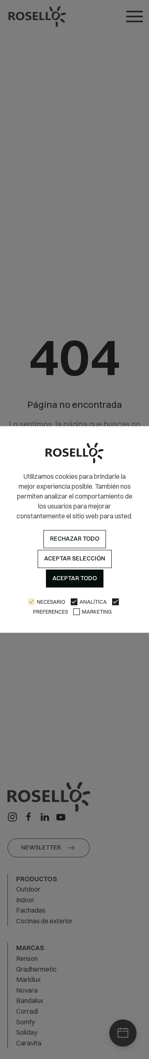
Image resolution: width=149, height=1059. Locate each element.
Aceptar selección (74, 558)
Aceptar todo (75, 578)
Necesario (51, 602)
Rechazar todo (74, 539)
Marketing (97, 612)
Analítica (93, 602)
